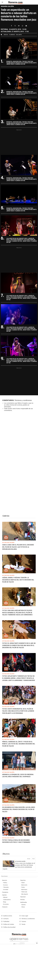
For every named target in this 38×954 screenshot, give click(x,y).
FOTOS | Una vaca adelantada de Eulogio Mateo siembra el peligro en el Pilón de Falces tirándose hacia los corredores (17, 613)
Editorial (5, 29)
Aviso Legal (24, 916)
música (6, 34)
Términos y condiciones (23, 400)
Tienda (23, 924)
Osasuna (4, 907)
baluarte (19, 34)
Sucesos (5, 885)
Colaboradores (7, 899)
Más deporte (24, 894)
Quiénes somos (7, 916)
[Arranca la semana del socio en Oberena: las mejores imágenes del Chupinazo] (19, 760)
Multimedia (23, 902)
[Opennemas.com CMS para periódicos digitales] (19, 941)
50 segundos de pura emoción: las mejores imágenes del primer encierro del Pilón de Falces (18, 809)
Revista (22, 899)
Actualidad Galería (20, 861)
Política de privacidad (9, 927)
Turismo (23, 921)
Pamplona (5, 892)
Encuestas (6, 904)
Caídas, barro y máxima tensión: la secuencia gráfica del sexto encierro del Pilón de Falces (18, 580)
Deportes (23, 880)
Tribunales (6, 887)
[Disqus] (19, 438)
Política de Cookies (8, 924)
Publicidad (6, 921)
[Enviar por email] (26, 26)
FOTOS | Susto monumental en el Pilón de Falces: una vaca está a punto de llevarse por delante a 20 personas (18, 711)
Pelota (23, 887)
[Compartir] (11, 26)
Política (5, 882)
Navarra (4, 880)
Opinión (4, 895)
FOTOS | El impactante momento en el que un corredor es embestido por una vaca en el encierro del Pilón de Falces (19, 646)
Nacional (22, 897)
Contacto (6, 918)
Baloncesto (24, 885)
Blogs (4, 902)
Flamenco (12, 34)
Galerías (5, 516)
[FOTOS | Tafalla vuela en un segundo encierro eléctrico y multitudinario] (19, 826)
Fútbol (23, 882)
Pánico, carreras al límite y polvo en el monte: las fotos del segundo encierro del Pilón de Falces (18, 744)
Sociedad (5, 889)
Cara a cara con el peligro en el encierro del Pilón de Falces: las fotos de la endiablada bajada (18, 547)
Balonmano (24, 889)
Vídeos (23, 907)
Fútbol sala (24, 892)
